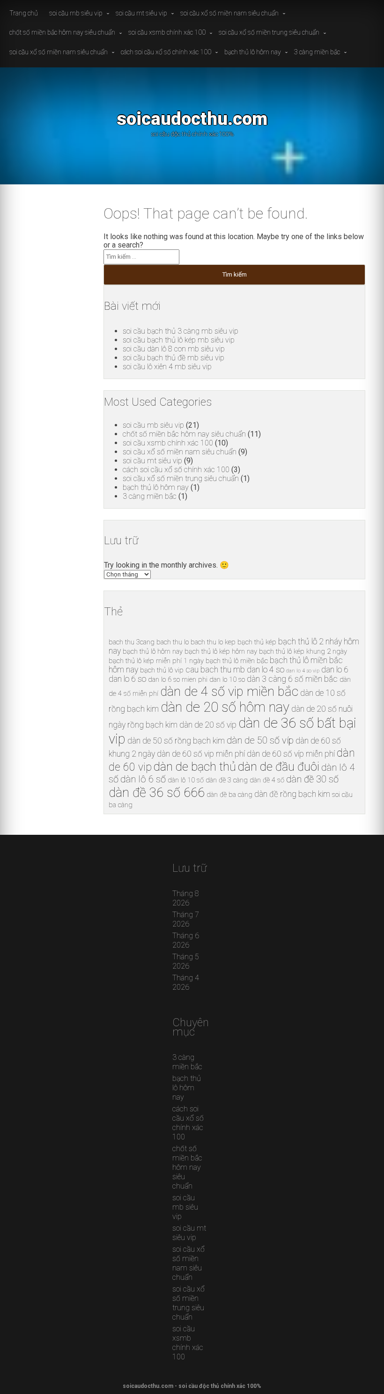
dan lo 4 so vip (302, 671)
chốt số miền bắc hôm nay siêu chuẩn (62, 32)
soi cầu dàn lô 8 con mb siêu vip (174, 348)
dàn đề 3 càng (227, 780)
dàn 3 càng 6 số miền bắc (292, 679)
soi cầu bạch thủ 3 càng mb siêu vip (180, 331)
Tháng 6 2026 (185, 940)
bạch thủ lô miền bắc (237, 661)
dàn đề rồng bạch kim (292, 794)
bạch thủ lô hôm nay (252, 52)
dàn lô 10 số (186, 780)
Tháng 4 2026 (185, 982)
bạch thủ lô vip (162, 670)
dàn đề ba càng (229, 794)
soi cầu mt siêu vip (141, 13)
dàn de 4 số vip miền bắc (229, 691)
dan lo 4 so (265, 669)
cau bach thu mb (215, 669)
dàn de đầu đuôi (278, 766)
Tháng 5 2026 (185, 961)
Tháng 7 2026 (185, 919)
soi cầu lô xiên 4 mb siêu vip (167, 366)
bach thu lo (172, 642)
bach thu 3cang (132, 642)
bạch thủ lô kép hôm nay (221, 651)
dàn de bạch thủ (195, 766)
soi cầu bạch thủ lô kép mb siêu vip (179, 340)
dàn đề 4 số (267, 780)
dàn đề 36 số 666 (157, 792)
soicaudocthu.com (192, 118)
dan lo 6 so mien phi (177, 679)
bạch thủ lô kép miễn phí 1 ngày (156, 661)
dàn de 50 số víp (260, 740)
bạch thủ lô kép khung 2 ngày (303, 651)
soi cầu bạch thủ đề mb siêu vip (173, 357)
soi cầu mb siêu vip (76, 13)
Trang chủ (23, 13)
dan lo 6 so (127, 679)
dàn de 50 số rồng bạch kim (176, 740)
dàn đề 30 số (312, 779)
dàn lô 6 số (143, 779)
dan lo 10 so (227, 679)
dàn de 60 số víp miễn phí (291, 754)
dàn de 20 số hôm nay (225, 707)
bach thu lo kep (213, 642)
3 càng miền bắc (317, 52)
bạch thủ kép (256, 642)
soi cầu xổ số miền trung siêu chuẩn (269, 32)
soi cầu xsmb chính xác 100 (167, 32)
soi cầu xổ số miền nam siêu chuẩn (229, 13)
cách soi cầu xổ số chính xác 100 (166, 52)
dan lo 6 (334, 669)
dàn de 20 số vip (207, 725)
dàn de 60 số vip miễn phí (201, 754)
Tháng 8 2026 (185, 898)
